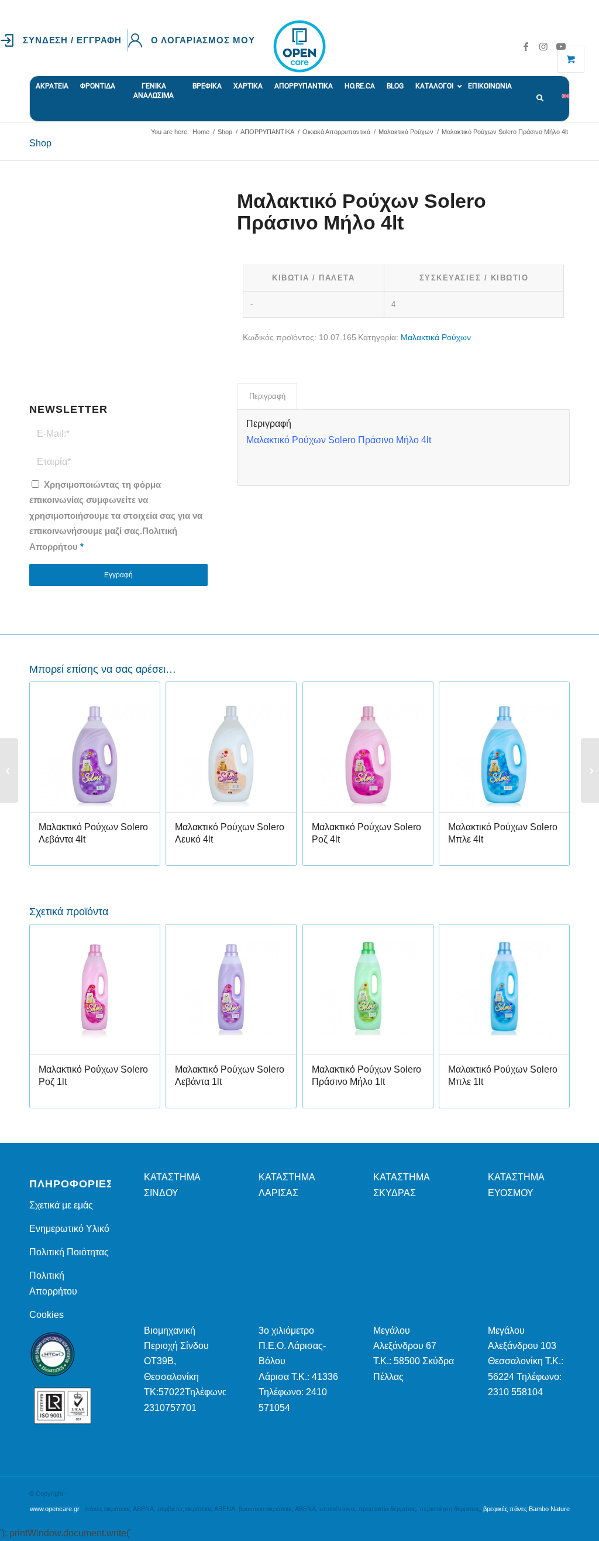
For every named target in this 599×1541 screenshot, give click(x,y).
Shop (40, 143)
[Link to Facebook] (526, 46)
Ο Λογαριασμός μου (202, 40)
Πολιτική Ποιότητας (69, 1252)
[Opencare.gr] (299, 46)
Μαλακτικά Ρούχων (436, 337)
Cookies (46, 1315)
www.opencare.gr (55, 1508)
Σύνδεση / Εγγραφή (72, 40)
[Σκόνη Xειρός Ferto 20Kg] (590, 770)
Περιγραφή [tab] (267, 396)
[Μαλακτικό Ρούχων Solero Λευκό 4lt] (9, 770)
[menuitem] (64, 40)
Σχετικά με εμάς (61, 1205)
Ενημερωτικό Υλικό (69, 1229)
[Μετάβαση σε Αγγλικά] (565, 90)
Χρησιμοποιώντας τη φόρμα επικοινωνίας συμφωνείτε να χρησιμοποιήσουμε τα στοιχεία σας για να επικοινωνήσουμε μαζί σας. (115, 516)
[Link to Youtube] (561, 46)
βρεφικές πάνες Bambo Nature (526, 1508)
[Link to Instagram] (543, 46)
